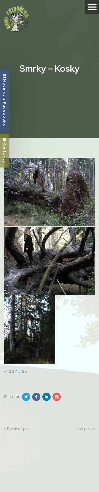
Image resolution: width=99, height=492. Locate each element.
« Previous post (17, 428)
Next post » (85, 428)
